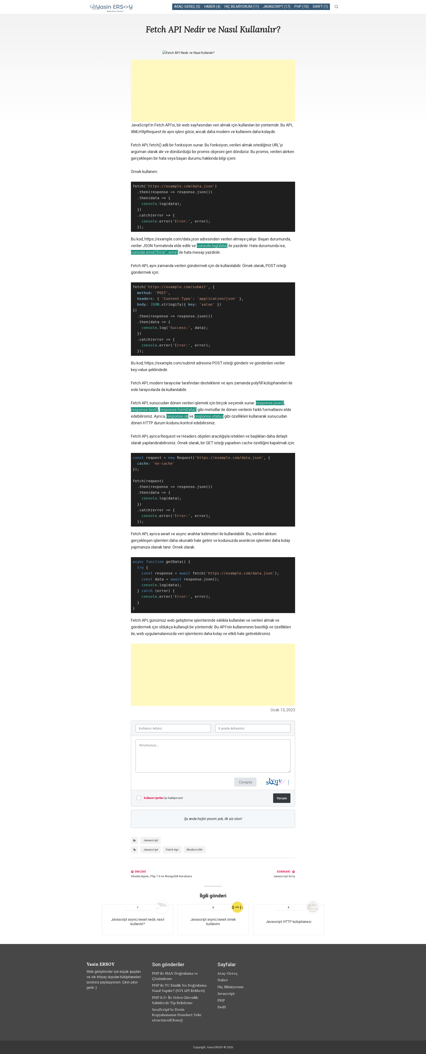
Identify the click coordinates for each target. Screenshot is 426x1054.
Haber (222, 980)
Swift (221, 1007)
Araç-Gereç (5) (187, 6)
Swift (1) (320, 6)
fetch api (172, 849)
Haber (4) (212, 6)
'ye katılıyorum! (163, 798)
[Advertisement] (213, 91)
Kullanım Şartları (154, 798)
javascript (150, 849)
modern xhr (195, 849)
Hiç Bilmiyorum (230, 987)
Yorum (282, 798)
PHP (221, 1000)
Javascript (150, 840)
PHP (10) (301, 6)
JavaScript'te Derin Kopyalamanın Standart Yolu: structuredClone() (177, 1014)
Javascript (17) (276, 6)
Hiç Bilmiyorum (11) (241, 6)
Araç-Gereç (227, 973)
